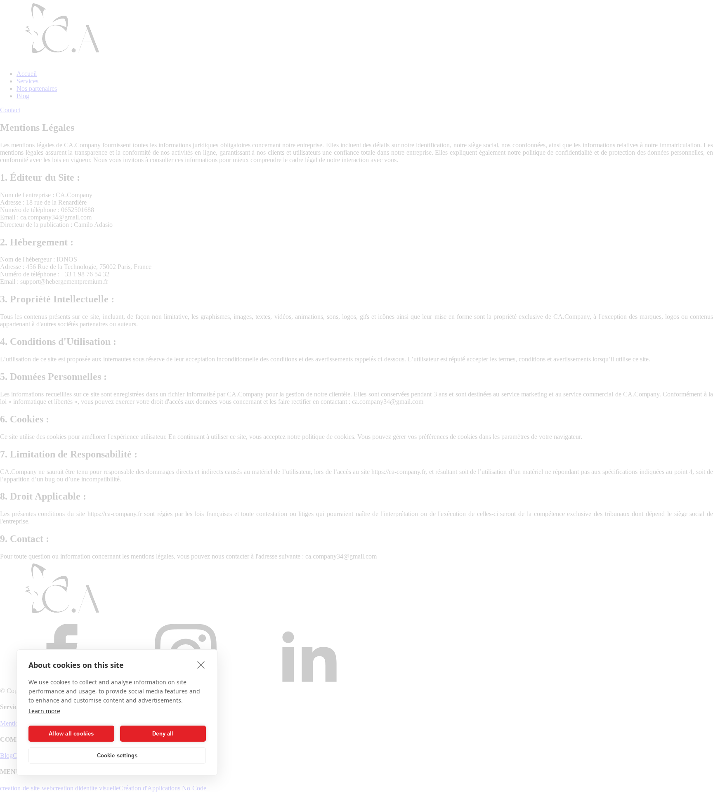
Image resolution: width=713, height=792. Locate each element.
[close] (201, 664)
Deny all (163, 734)
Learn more (44, 711)
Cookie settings (117, 755)
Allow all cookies (71, 734)
